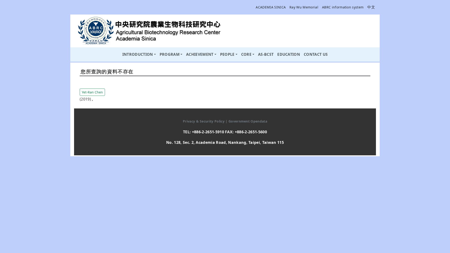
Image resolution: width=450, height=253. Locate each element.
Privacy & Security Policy (204, 121)
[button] (92, 91)
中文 (371, 7)
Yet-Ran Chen (92, 92)
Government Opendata (248, 121)
